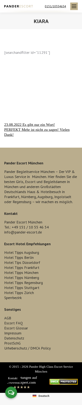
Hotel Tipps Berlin (19, 257)
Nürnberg (28, 196)
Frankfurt (11, 196)
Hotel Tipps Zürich (19, 292)
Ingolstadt (62, 196)
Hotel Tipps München (21, 272)
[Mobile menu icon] (74, 6)
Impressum (12, 333)
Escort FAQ (13, 323)
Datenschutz (14, 338)
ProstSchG (12, 343)
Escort (30, 181)
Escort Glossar (16, 328)
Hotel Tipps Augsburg (21, 252)
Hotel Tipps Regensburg (23, 282)
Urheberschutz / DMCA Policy (27, 348)
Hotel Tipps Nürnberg (21, 277)
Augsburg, (45, 196)
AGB (7, 318)
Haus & (33, 191)
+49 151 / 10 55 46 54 (30, 227)
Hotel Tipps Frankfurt (21, 267)
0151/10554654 (55, 6)
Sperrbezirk (13, 297)
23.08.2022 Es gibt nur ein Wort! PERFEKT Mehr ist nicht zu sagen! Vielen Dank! (37, 130)
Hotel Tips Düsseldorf (22, 262)
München (39, 176)
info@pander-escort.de (23, 232)
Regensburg (22, 201)
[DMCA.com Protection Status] (63, 383)
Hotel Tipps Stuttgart (21, 287)
